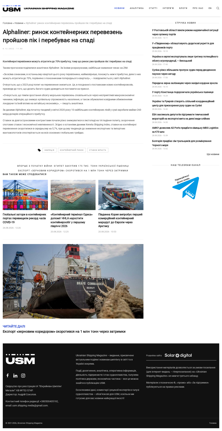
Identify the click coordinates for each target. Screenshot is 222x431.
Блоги (183, 8)
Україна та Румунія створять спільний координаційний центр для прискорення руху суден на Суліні (183, 103)
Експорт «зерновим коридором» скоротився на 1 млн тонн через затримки (73, 170)
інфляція (49, 150)
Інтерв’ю (168, 8)
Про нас (198, 8)
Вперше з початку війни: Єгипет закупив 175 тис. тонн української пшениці (73, 166)
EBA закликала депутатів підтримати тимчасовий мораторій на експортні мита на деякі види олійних (181, 116)
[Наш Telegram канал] (185, 187)
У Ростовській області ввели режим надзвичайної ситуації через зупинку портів (185, 32)
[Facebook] (8, 376)
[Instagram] (23, 376)
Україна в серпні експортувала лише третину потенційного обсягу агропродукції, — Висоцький (185, 58)
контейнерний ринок (72, 150)
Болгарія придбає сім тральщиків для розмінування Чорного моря (181, 142)
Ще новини (213, 154)
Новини (119, 8)
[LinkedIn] (15, 376)
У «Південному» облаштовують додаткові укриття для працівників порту (183, 45)
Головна (7, 23)
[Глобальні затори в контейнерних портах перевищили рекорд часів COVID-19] (25, 195)
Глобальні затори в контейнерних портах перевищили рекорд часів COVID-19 (24, 218)
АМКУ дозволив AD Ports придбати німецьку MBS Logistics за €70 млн (185, 129)
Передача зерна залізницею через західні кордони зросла (185, 83)
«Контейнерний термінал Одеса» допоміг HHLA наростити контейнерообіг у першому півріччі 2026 (72, 220)
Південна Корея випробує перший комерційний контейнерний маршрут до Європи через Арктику (120, 220)
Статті (153, 8)
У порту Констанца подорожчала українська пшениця (183, 92)
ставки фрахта (97, 150)
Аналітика (137, 8)
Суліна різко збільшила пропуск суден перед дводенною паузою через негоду (184, 71)
